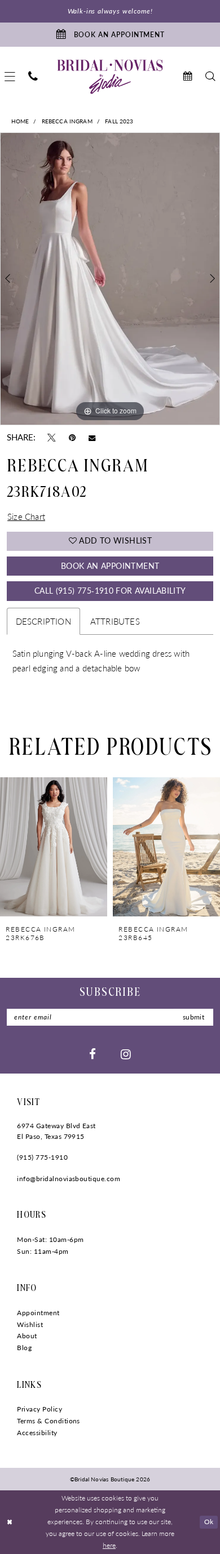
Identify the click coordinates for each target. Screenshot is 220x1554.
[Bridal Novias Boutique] (109, 76)
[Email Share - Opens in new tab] (92, 438)
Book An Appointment (110, 565)
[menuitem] (33, 77)
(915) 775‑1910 (42, 1157)
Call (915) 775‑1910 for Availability (110, 590)
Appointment (38, 1312)
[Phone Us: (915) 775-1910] (33, 77)
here (109, 1545)
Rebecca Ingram (67, 121)
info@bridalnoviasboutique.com (68, 1178)
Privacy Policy (39, 1409)
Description (43, 621)
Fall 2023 (119, 121)
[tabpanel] (110, 279)
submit (193, 1017)
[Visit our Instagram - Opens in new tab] (125, 1054)
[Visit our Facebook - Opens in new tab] (92, 1054)
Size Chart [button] (26, 516)
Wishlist (30, 1324)
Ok (209, 1521)
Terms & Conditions (48, 1420)
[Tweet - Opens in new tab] (51, 437)
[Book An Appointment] (187, 77)
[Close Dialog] (9, 1522)
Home (20, 121)
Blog (24, 1347)
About (27, 1335)
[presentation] (53, 846)
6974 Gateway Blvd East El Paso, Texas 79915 (56, 1130)
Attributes (115, 621)
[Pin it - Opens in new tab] (72, 437)
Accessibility (37, 1432)
